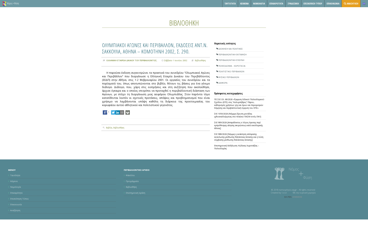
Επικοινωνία (333, 3)
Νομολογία (259, 3)
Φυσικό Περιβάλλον (228, 77)
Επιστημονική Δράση (135, 192)
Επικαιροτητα (276, 3)
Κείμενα (244, 3)
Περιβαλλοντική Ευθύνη (231, 60)
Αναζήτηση (15, 210)
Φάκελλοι (130, 175)
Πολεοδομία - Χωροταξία (231, 65)
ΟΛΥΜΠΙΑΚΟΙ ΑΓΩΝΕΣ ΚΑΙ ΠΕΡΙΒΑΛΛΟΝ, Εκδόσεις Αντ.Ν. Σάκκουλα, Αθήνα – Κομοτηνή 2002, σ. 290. (155, 48)
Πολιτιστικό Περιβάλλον (231, 71)
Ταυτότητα (230, 3)
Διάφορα (222, 82)
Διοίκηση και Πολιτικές (230, 48)
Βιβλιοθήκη (184, 23)
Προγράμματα (132, 181)
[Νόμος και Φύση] (4, 3)
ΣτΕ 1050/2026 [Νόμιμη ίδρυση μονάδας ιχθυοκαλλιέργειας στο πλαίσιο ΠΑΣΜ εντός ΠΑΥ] (237, 115)
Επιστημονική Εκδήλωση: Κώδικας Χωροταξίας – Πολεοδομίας (236, 147)
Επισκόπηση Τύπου (312, 3)
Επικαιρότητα (16, 192)
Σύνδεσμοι (293, 3)
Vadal (284, 192)
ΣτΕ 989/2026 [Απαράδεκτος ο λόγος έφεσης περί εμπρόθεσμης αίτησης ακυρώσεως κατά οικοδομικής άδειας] (238, 125)
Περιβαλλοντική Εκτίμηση (232, 54)
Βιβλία (109, 127)
